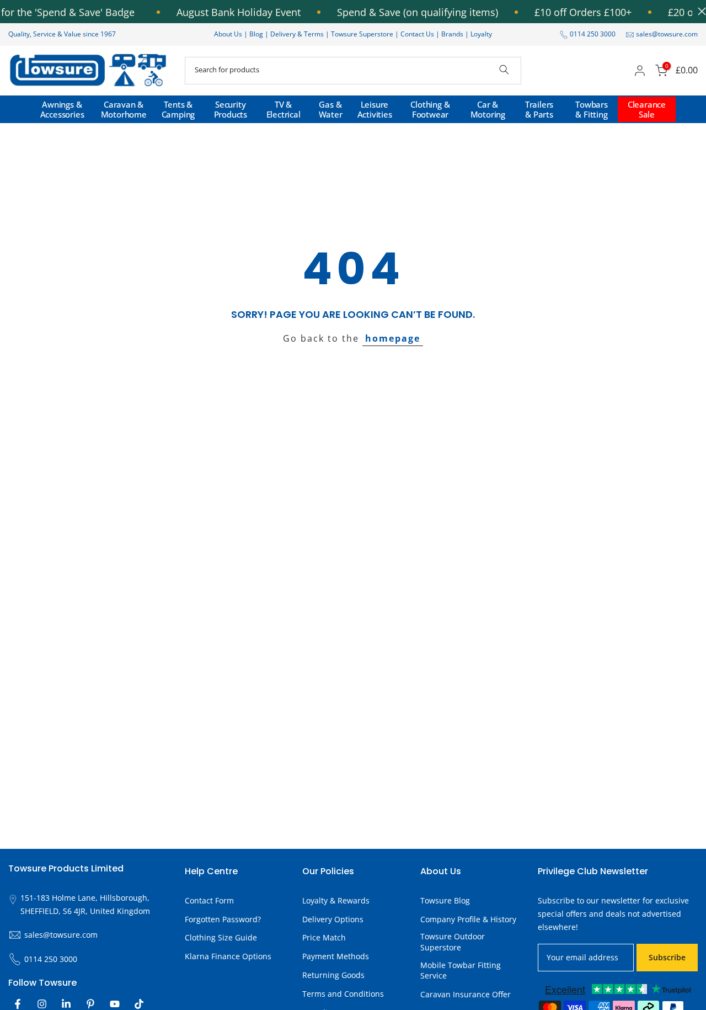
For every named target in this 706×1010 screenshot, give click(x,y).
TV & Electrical (283, 109)
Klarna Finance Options (228, 956)
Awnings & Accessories (62, 109)
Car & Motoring (487, 109)
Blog (257, 34)
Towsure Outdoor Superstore (452, 942)
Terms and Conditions (343, 993)
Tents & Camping (178, 109)
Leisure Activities (374, 109)
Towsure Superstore (362, 34)
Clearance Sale (647, 109)
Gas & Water (331, 109)
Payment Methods (335, 956)
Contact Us (417, 34)
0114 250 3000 (593, 34)
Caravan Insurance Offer (465, 994)
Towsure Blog (445, 900)
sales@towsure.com (667, 34)
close (699, 11)
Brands (452, 34)
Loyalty (481, 34)
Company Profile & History (468, 919)
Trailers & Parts (539, 109)
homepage (392, 338)
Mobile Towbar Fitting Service (460, 970)
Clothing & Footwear (430, 109)
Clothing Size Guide (221, 937)
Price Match (324, 937)
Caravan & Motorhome (124, 109)
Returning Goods (333, 975)
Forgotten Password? (223, 919)
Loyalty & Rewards (336, 900)
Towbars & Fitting (591, 109)
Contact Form (209, 900)
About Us (228, 34)
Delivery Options (332, 919)
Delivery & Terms (297, 34)
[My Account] (639, 70)
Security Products (230, 109)
